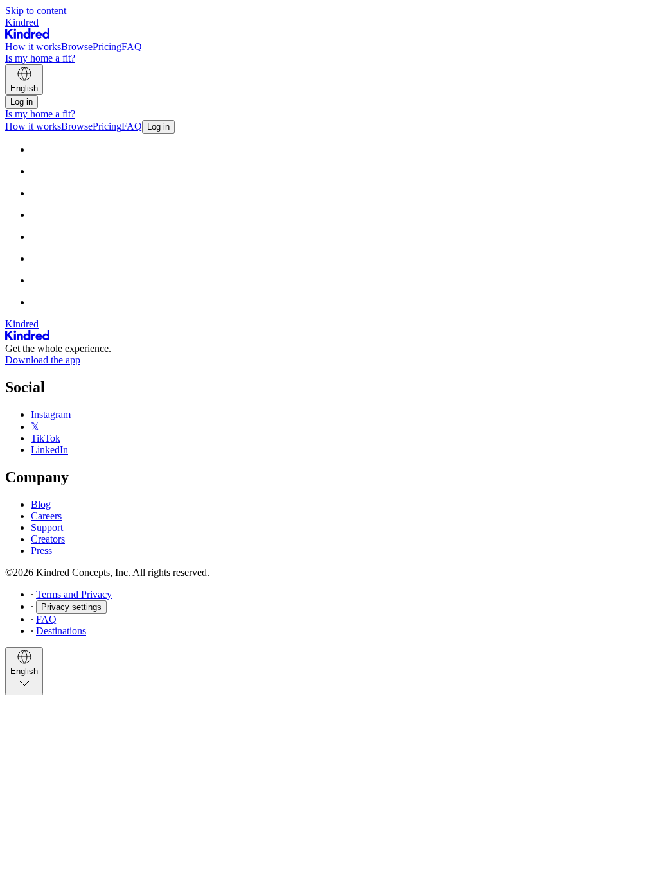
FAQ (131, 46)
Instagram (51, 414)
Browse (77, 46)
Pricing (107, 46)
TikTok (45, 438)
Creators (48, 539)
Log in (21, 102)
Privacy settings (71, 607)
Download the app (42, 359)
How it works (33, 46)
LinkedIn (49, 449)
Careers (46, 515)
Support (47, 527)
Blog (41, 504)
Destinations (61, 630)
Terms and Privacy (74, 594)
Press (41, 550)
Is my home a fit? (40, 58)
